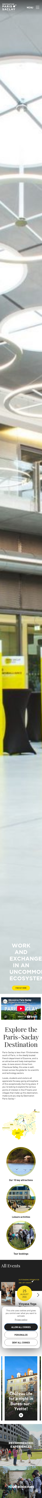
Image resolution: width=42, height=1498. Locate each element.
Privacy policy (21, 1319)
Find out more (22, 1492)
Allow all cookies (21, 1327)
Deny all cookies (21, 1342)
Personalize (21, 1334)
